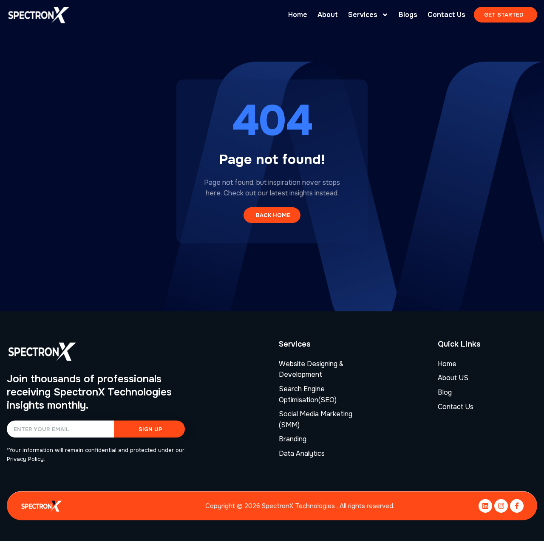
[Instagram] (501, 506)
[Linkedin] (485, 506)
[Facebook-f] (517, 506)
